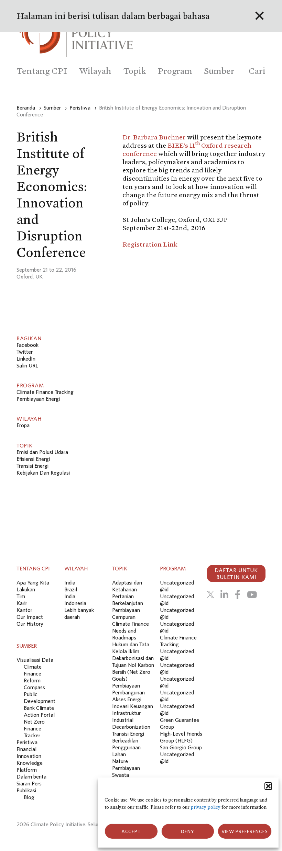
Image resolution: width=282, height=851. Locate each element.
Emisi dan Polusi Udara (42, 452)
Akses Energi (126, 699)
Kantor (24, 610)
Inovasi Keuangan (132, 706)
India (69, 582)
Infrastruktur (126, 713)
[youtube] (252, 594)
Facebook (28, 345)
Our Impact (30, 617)
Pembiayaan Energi (38, 399)
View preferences (244, 831)
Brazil (70, 589)
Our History (30, 624)
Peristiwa (27, 742)
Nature (120, 761)
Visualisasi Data (35, 660)
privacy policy (205, 807)
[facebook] (237, 594)
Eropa (23, 425)
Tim (21, 596)
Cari (257, 71)
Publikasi (26, 790)
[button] (268, 786)
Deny (187, 831)
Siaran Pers (29, 783)
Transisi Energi (32, 466)
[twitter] (210, 594)
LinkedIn (26, 358)
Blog (29, 797)
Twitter (25, 352)
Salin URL (27, 365)
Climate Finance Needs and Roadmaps (130, 630)
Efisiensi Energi (33, 459)
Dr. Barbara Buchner (154, 137)
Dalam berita (31, 776)
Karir (22, 603)
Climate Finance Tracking (45, 392)
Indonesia (75, 603)
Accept (131, 831)
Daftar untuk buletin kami (236, 573)
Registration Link (149, 244)
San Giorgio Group (181, 747)
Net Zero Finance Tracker (34, 728)
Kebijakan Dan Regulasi (43, 472)
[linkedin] (224, 594)
